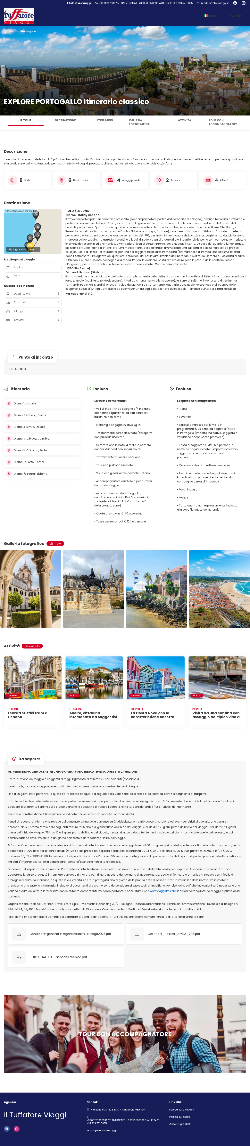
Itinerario (105, 120)
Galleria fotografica (139, 122)
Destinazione (65, 120)
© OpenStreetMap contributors (21, 210)
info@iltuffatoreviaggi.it (215, 3)
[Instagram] (243, 3)
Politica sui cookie (179, 1116)
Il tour (25, 120)
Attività (184, 120)
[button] (4, 123)
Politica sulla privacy (181, 1109)
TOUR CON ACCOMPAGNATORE (222, 122)
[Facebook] (234, 3)
